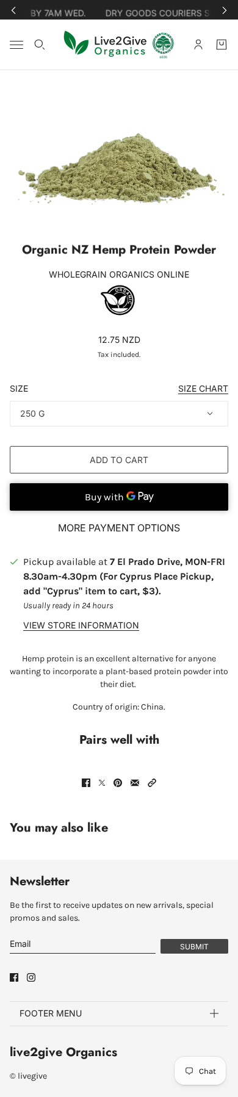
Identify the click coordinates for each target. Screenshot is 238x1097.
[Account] (198, 44)
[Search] (39, 44)
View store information (81, 625)
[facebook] (14, 977)
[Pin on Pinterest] (117, 782)
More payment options (119, 528)
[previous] (13, 10)
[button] (152, 782)
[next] (224, 10)
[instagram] (31, 977)
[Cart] (221, 44)
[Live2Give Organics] (119, 44)
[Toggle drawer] (16, 45)
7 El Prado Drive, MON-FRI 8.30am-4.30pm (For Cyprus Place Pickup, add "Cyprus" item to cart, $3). (124, 576)
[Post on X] (101, 782)
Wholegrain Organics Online (119, 274)
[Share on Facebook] (86, 782)
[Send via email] (135, 782)
